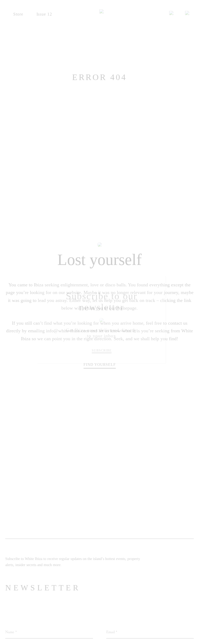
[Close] (158, 284)
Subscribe (102, 350)
